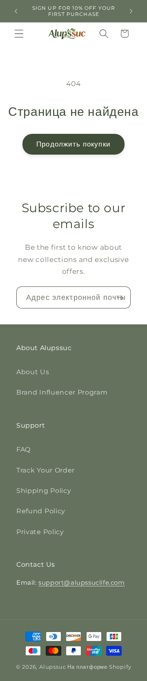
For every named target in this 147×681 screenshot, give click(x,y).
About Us (32, 372)
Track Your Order (45, 470)
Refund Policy (40, 511)
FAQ (23, 449)
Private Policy (40, 532)
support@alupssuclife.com (81, 582)
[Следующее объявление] (131, 11)
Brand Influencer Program (62, 392)
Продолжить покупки (73, 144)
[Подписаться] (119, 297)
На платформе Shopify (99, 667)
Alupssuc (52, 667)
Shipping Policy (43, 490)
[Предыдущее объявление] (16, 11)
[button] (19, 33)
